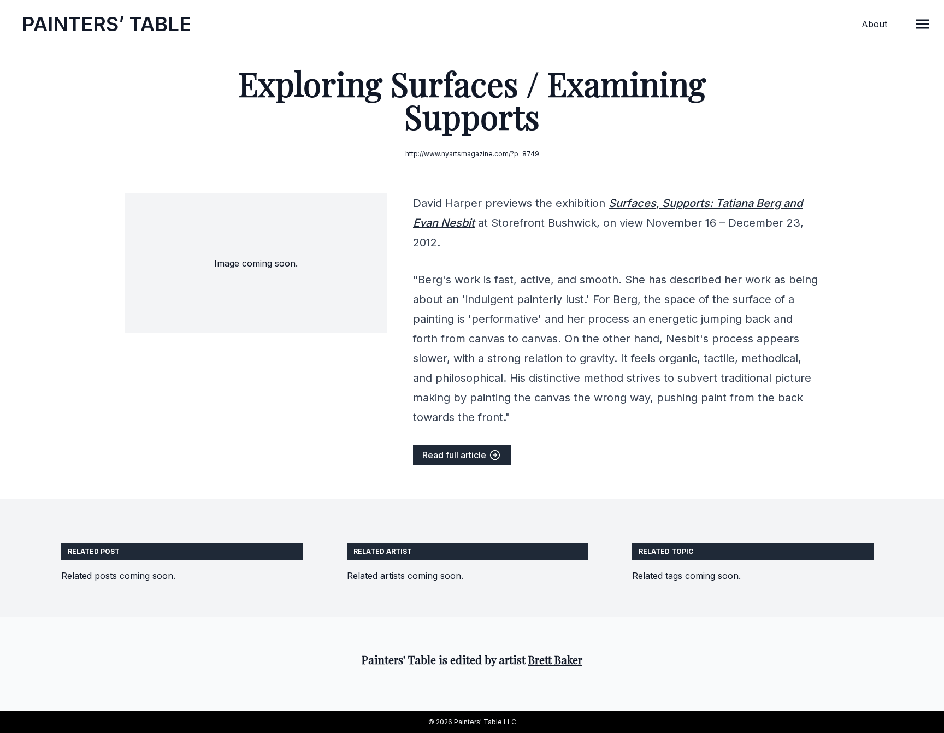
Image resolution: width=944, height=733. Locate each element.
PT (106, 24)
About (874, 24)
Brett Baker (555, 659)
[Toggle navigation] (922, 23)
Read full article (455, 455)
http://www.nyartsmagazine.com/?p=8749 (472, 154)
